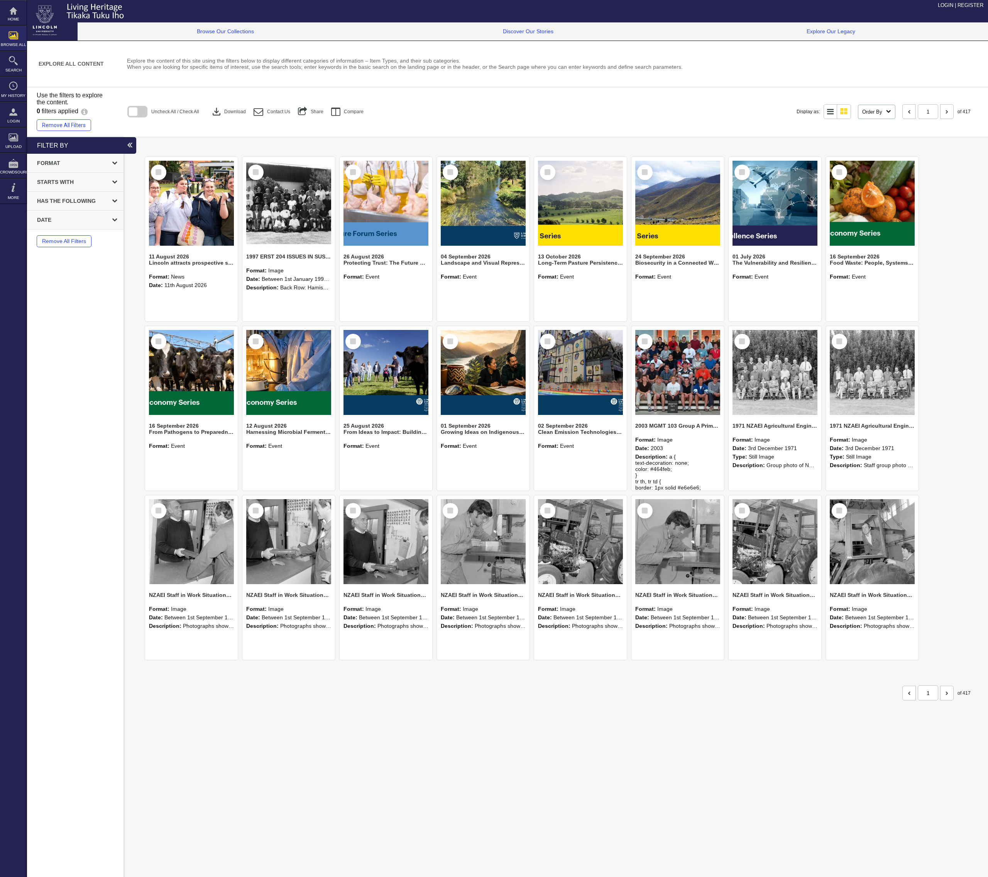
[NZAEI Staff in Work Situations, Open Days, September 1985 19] (775, 541)
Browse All (13, 44)
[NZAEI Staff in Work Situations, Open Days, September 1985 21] (580, 541)
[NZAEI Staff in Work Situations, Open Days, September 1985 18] (872, 541)
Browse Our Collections (225, 31)
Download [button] (228, 111)
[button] (272, 112)
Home (13, 19)
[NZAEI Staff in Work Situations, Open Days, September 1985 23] (385, 541)
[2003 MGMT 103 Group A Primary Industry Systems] (677, 372)
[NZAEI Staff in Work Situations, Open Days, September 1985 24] (288, 541)
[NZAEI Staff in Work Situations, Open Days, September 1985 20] (677, 541)
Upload (13, 146)
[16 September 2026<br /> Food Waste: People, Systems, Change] (872, 203)
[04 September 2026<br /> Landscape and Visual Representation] (483, 203)
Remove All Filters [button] (64, 125)
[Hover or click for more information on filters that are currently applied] (84, 111)
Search (13, 70)
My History (13, 95)
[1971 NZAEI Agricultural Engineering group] (775, 372)
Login (13, 121)
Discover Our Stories (528, 31)
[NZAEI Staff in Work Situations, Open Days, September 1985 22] (483, 541)
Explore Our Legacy (831, 31)
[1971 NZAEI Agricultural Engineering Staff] (872, 372)
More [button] (13, 197)
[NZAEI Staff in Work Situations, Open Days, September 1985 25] (191, 541)
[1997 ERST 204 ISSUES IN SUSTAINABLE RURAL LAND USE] (288, 203)
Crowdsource (13, 172)
